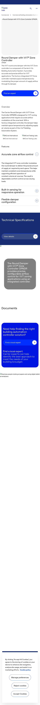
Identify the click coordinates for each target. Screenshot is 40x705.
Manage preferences (20, 677)
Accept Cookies (20, 694)
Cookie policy (25, 670)
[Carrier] (6, 8)
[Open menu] (37, 8)
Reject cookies (20, 685)
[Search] (31, 8)
